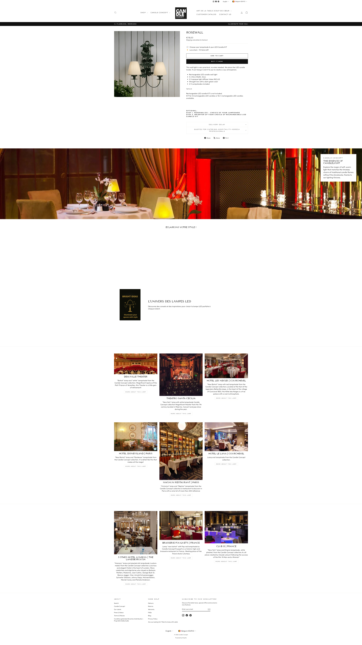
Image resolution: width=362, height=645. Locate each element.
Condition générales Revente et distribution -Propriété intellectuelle (129, 620)
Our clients (117, 609)
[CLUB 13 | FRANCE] (226, 527)
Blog (149, 616)
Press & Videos (118, 612)
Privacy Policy (153, 619)
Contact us (225, 14)
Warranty (151, 609)
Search (116, 603)
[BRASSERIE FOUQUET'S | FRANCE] (181, 525)
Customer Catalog (206, 14)
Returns (150, 606)
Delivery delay (217, 124)
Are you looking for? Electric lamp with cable (163, 622)
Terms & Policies (119, 616)
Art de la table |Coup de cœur (213, 11)
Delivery (151, 603)
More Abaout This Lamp (226, 561)
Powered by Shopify (181, 637)
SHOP (143, 12)
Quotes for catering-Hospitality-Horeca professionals (217, 130)
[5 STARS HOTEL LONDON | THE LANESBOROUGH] (135, 532)
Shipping (189, 40)
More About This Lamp (135, 392)
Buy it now (217, 61)
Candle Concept (160, 12)
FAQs (150, 612)
